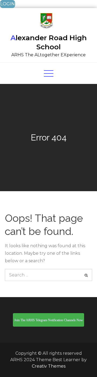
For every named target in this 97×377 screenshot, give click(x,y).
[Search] (86, 275)
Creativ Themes (48, 366)
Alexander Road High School (49, 42)
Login (7, 3)
